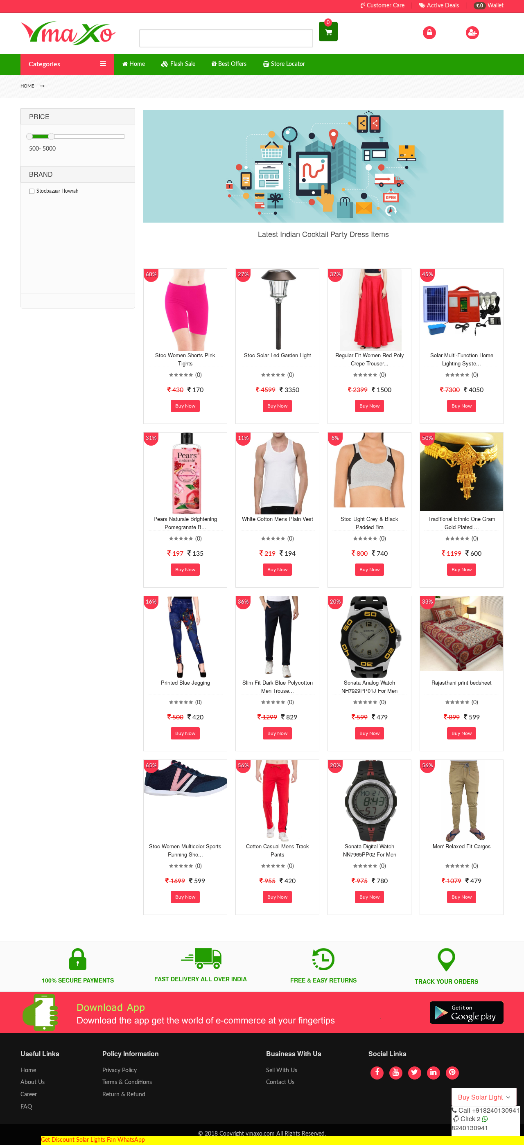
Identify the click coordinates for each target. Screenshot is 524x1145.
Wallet (491, 6)
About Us (32, 1082)
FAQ (26, 1107)
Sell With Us (281, 1070)
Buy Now (185, 405)
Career (28, 1095)
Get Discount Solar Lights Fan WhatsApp (93, 1140)
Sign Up (490, 32)
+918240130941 (496, 1110)
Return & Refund (123, 1095)
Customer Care (384, 6)
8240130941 (470, 1127)
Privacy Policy (119, 1070)
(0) (198, 375)
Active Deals (442, 6)
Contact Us (280, 1082)
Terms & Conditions (127, 1082)
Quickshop (195, 344)
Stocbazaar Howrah (57, 191)
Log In (445, 32)
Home (28, 1070)
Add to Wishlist (179, 344)
